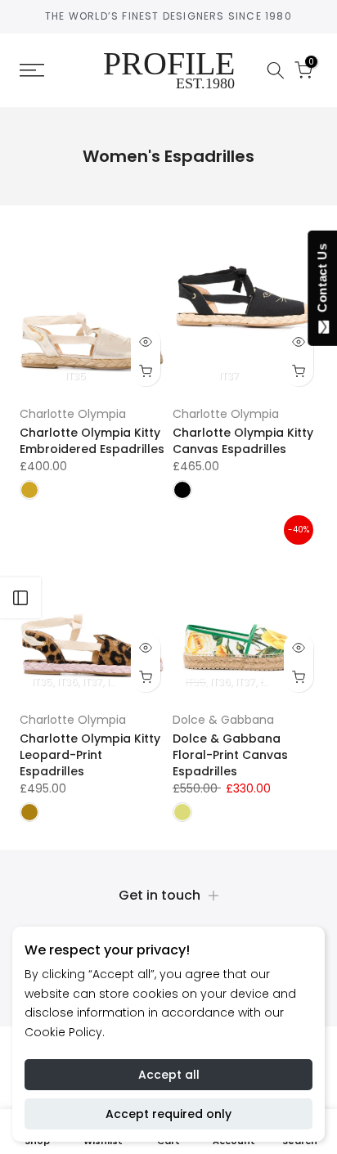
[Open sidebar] (20, 597)
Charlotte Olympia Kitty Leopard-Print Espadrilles (90, 754)
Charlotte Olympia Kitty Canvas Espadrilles (243, 440)
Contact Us (322, 281)
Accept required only (168, 1114)
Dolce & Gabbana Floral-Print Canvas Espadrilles (230, 754)
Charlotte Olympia (73, 414)
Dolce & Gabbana (223, 720)
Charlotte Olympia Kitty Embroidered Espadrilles (92, 440)
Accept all (169, 1074)
